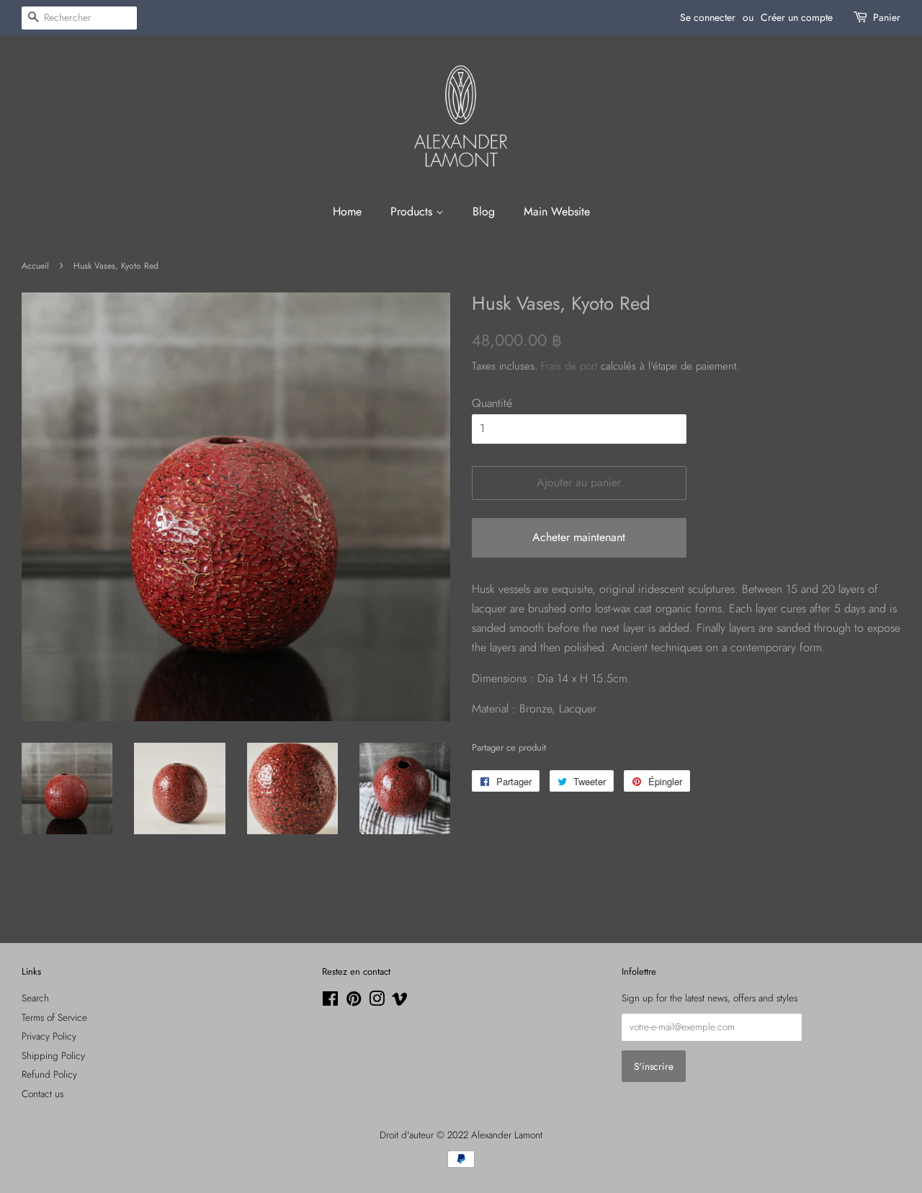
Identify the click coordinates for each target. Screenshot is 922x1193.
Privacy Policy (49, 1036)
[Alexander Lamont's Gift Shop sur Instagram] (377, 1001)
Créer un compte (797, 17)
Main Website (557, 211)
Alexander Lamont (506, 1134)
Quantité (492, 403)
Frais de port (569, 366)
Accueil (35, 265)
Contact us (42, 1093)
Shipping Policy (53, 1055)
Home (347, 211)
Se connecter (707, 17)
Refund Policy (49, 1074)
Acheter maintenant (578, 537)
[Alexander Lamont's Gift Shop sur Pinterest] (354, 1001)
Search (35, 998)
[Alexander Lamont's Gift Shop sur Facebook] (330, 1001)
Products (413, 211)
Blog (484, 211)
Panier (886, 17)
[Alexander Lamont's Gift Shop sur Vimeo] (400, 1001)
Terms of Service (54, 1017)
